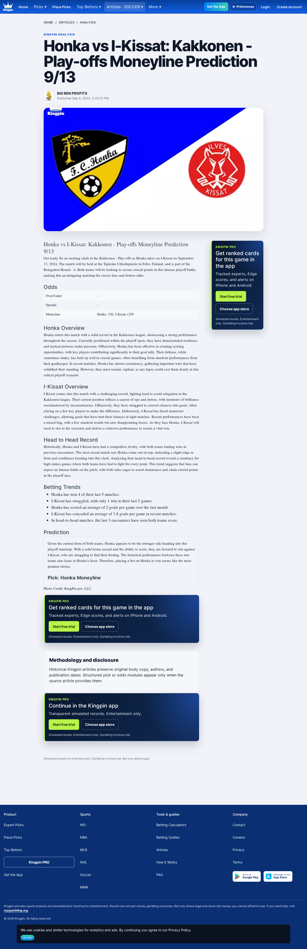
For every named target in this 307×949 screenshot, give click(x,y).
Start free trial (64, 626)
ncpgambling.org (16, 910)
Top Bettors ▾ (89, 6)
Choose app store (99, 626)
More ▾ (155, 6)
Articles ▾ (125, 6)
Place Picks (61, 7)
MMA (84, 887)
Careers (239, 837)
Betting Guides (167, 837)
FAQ (159, 875)
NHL (83, 862)
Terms (237, 862)
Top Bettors (13, 850)
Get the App (216, 6)
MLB (83, 850)
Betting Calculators (171, 825)
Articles (66, 22)
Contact (239, 825)
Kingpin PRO (39, 862)
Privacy (238, 850)
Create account (289, 7)
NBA (83, 837)
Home (23, 7)
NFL (83, 825)
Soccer (85, 875)
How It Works (166, 862)
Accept (27, 937)
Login (265, 7)
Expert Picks (14, 825)
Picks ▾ (40, 6)
